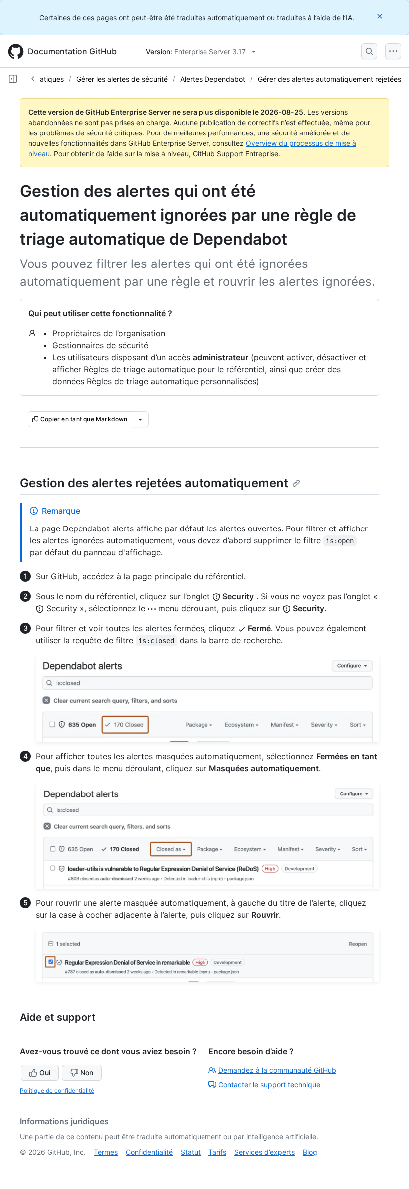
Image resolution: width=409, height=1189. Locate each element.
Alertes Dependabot (212, 79)
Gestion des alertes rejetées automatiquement (154, 483)
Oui (44, 1072)
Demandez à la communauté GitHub (277, 1070)
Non (86, 1072)
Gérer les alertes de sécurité (122, 79)
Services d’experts (264, 1152)
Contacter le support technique (269, 1084)
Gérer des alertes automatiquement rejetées (329, 79)
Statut (191, 1152)
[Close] (381, 16)
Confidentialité (149, 1152)
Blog (310, 1152)
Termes (106, 1152)
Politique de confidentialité (57, 1090)
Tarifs (217, 1152)
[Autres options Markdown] (140, 419)
